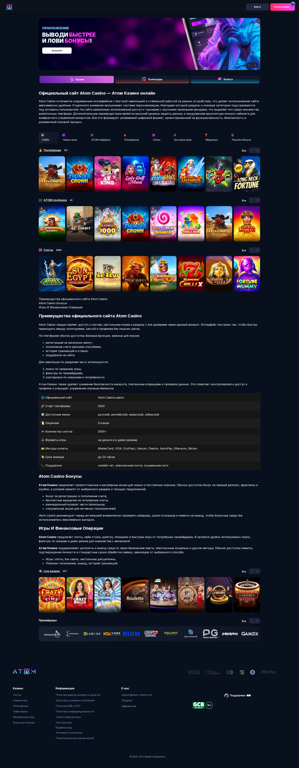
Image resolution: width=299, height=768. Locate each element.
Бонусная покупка (24, 722)
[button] (249, 65)
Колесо (228, 79)
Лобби (45, 139)
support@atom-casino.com (136, 694)
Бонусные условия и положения (75, 700)
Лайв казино (20, 711)
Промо (79, 79)
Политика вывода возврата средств (78, 694)
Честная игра (64, 722)
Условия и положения (69, 732)
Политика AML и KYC (68, 705)
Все (244, 150)
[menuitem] (24, 695)
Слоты (156, 139)
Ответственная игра (68, 717)
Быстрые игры (183, 139)
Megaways (212, 139)
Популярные (131, 139)
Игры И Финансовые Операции (61, 307)
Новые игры (70, 139)
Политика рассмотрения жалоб (75, 738)
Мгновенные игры (24, 717)
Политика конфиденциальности (75, 711)
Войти (257, 7)
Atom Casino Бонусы (53, 303)
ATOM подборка (100, 139)
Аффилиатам (128, 706)
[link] (52, 633)
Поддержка (237, 695)
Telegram (126, 700)
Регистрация (281, 7)
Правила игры (64, 727)
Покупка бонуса (241, 139)
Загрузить (153, 48)
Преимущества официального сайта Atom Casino (73, 299)
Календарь (155, 79)
